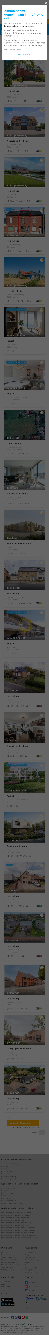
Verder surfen (24, 54)
